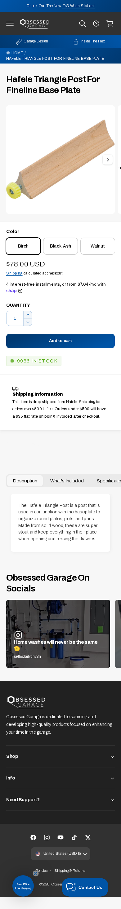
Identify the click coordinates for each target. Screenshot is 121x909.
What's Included (67, 480)
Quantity (18, 305)
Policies (42, 870)
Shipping (14, 273)
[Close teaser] (36, 873)
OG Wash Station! (78, 6)
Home (17, 53)
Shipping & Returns (70, 870)
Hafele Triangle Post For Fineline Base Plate (55, 58)
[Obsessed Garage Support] (96, 23)
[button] (10, 23)
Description (25, 480)
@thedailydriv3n (27, 656)
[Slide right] (108, 160)
